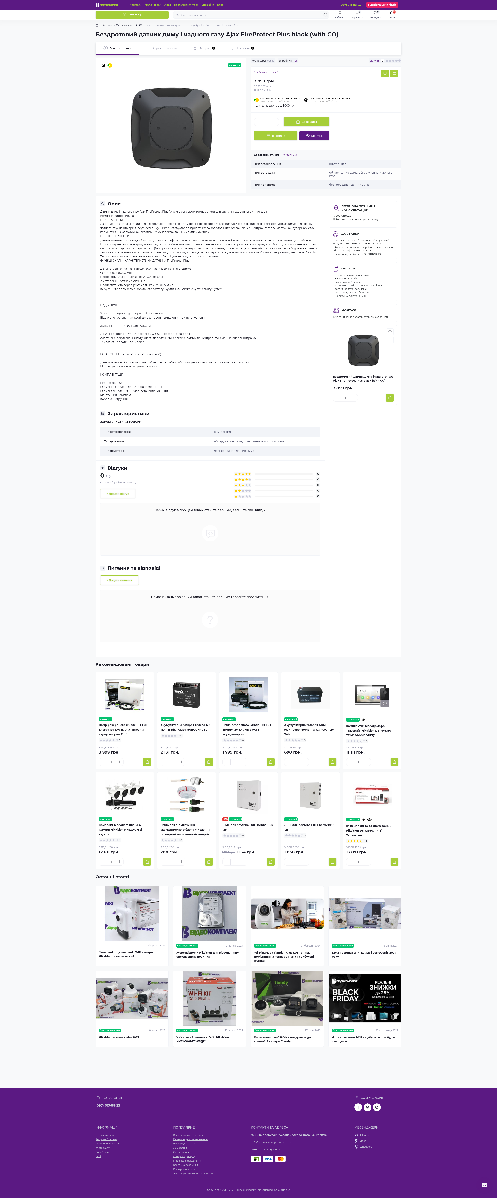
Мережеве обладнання (187, 1160)
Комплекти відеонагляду (188, 1135)
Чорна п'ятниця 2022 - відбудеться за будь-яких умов (363, 1039)
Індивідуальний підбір (382, 4)
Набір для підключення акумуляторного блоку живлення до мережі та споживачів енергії (185, 829)
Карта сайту (103, 1147)
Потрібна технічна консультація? (358, 208)
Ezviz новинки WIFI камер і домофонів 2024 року (364, 954)
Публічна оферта (106, 1135)
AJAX (139, 25)
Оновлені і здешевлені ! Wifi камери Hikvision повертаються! (126, 954)
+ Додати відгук (118, 493)
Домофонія (180, 1147)
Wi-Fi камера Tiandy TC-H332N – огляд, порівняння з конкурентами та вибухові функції (284, 956)
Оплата (348, 268)
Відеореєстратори (184, 1143)
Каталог (107, 25)
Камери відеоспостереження (190, 1139)
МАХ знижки (153, 4)
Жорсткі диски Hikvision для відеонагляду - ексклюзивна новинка (208, 954)
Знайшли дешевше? (266, 72)
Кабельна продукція (185, 1164)
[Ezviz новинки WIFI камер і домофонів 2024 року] (365, 913)
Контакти (136, 4)
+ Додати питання (119, 580)
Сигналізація (124, 25)
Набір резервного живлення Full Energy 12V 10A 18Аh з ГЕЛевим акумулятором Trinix (123, 729)
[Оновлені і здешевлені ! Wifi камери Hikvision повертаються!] (132, 913)
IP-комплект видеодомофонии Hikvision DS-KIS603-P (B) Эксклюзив (369, 830)
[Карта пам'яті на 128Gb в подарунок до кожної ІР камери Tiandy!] (287, 998)
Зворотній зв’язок (106, 1139)
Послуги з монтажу (186, 4)
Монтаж (348, 310)
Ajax (295, 60)
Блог (220, 4)
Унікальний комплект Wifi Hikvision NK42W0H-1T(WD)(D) (202, 1039)
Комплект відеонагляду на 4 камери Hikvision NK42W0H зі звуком (120, 829)
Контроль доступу (184, 1156)
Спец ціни (208, 4)
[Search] (325, 15)
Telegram (365, 1135)
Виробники (102, 1152)
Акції (167, 4)
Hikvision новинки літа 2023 (119, 1037)
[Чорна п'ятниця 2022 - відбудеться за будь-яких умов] (365, 998)
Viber (363, 1140)
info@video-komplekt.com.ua (271, 1142)
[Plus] (275, 122)
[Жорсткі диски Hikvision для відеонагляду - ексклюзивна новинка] (209, 913)
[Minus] (258, 122)
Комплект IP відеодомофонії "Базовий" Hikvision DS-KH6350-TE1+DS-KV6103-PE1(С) (369, 730)
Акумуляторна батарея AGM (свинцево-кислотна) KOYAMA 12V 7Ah (309, 729)
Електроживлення (184, 1169)
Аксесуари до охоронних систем (193, 1173)
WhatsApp (366, 1146)
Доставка (350, 233)
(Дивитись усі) (288, 154)
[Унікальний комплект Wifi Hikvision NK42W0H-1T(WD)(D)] (209, 998)
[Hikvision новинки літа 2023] (132, 998)
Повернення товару (108, 1143)
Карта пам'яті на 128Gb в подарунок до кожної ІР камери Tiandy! (282, 1039)
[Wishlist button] (385, 73)
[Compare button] (394, 73)
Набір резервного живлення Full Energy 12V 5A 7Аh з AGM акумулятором (246, 729)
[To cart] (390, 398)
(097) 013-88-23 (108, 1105)
